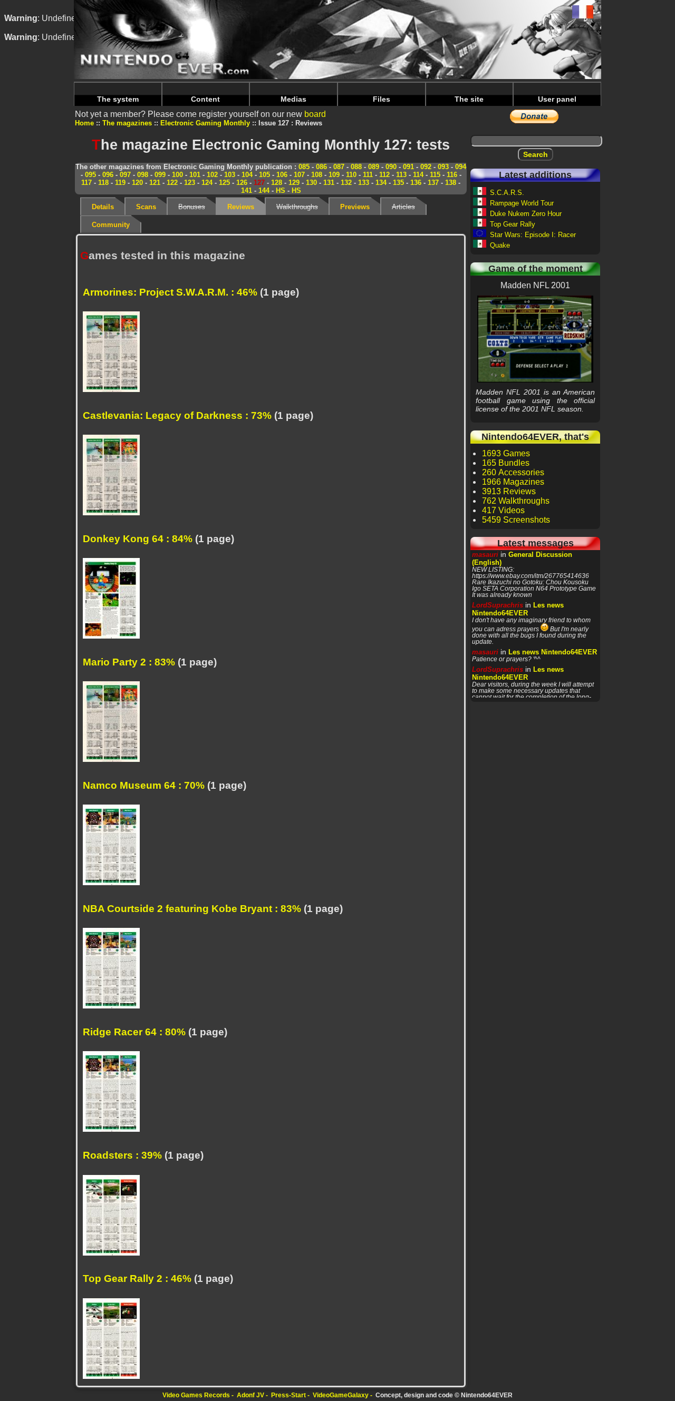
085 (304, 167)
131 (328, 183)
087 (338, 167)
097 (125, 175)
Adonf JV (250, 1395)
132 (346, 183)
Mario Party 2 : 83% (129, 662)
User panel (557, 99)
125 (224, 183)
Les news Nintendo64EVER (518, 609)
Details (103, 207)
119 (120, 183)
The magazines (127, 123)
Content (205, 99)
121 (154, 183)
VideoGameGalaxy (341, 1395)
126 (241, 183)
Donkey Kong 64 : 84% (137, 538)
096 (107, 175)
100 (177, 175)
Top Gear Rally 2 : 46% (137, 1278)
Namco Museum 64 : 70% (144, 785)
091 (408, 167)
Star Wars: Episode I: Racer (533, 235)
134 (381, 183)
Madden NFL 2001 (535, 339)
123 (189, 183)
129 (294, 183)
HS (280, 190)
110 (351, 175)
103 (229, 175)
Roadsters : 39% (122, 1155)
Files (381, 99)
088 (356, 167)
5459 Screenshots (516, 519)
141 (246, 190)
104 (247, 175)
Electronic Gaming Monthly (205, 123)
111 (368, 175)
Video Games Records (196, 1395)
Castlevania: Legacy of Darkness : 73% (177, 415)
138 (450, 183)
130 (311, 183)
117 (86, 183)
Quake (500, 245)
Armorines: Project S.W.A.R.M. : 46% (170, 292)
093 (443, 167)
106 (281, 175)
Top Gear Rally (512, 224)
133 (363, 183)
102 (212, 175)
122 (172, 183)
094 (460, 167)
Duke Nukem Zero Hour (526, 214)
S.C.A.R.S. (507, 193)
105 (264, 175)
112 (384, 175)
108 (316, 175)
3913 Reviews (509, 491)
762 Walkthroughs (515, 500)
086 (321, 167)
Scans (146, 207)
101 (194, 175)
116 (452, 175)
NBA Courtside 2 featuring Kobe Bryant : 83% (192, 908)
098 (142, 175)
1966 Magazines (513, 481)
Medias (293, 99)
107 (299, 175)
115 (435, 175)
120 (137, 183)
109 (334, 175)
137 (433, 183)
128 (276, 183)
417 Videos (503, 510)
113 (401, 175)
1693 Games (506, 453)
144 (263, 190)
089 (373, 167)
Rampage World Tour (522, 203)
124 (207, 183)
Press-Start (288, 1395)
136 (415, 183)
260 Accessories (513, 472)
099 (160, 175)
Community (111, 225)
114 (418, 175)
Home (84, 123)
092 (425, 167)
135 (398, 183)
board (315, 114)
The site (469, 99)
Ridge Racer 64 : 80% (134, 1031)
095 (90, 175)
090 (391, 167)
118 (103, 183)
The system (118, 99)
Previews (355, 207)
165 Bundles (505, 462)
